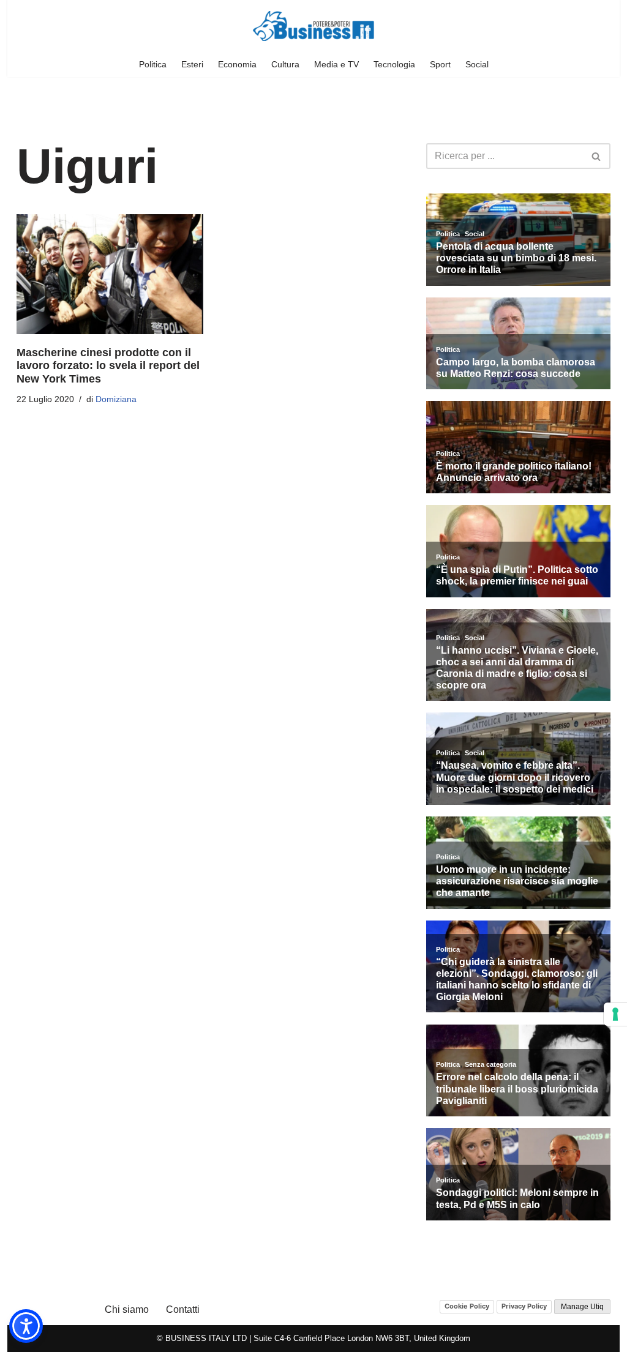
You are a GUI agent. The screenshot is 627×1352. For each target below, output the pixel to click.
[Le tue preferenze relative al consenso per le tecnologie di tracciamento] (615, 1014)
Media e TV (336, 64)
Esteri (192, 64)
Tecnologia (394, 64)
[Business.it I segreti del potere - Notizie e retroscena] (313, 26)
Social (477, 64)
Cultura (285, 64)
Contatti (183, 1309)
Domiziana (116, 399)
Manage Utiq (582, 1306)
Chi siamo (127, 1309)
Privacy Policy (524, 1306)
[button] (26, 1326)
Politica (153, 64)
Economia (237, 64)
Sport (440, 64)
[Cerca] (596, 156)
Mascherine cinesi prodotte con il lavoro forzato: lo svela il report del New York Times (108, 365)
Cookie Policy (467, 1306)
